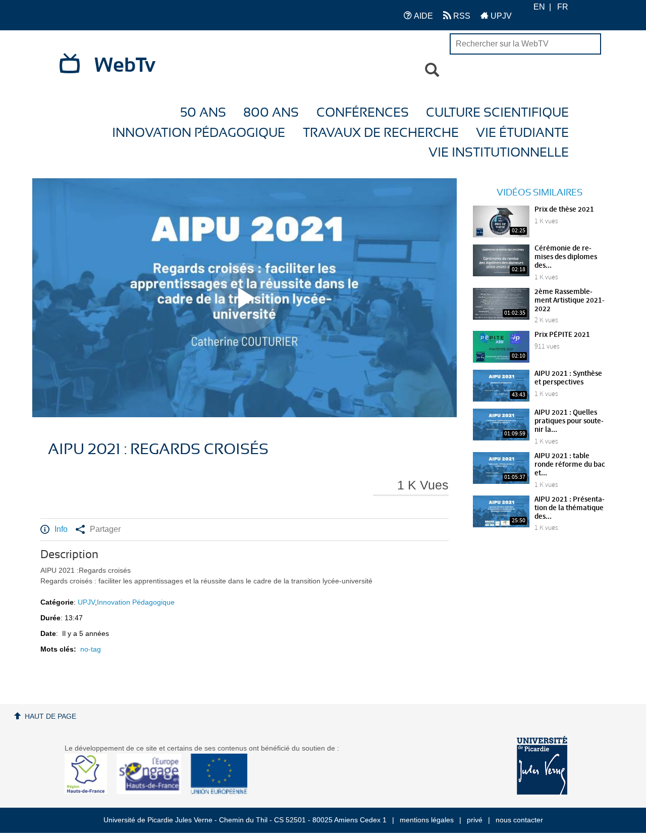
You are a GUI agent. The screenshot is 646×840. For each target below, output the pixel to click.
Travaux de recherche (381, 133)
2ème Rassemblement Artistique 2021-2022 (569, 300)
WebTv (124, 66)
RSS (460, 16)
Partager (105, 529)
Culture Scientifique (497, 113)
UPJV (500, 16)
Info (61, 529)
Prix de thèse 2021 (564, 210)
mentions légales (427, 820)
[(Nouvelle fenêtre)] (542, 765)
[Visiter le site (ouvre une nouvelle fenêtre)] (90, 791)
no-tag (90, 649)
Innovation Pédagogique (198, 133)
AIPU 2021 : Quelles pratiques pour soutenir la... (569, 421)
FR (562, 7)
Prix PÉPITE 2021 (562, 335)
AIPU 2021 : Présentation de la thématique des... (569, 508)
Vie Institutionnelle (498, 152)
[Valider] (432, 70)
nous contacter (519, 820)
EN (539, 7)
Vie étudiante (522, 133)
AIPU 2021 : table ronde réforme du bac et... (569, 464)
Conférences (362, 113)
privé (474, 820)
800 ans (271, 113)
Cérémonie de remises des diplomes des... (565, 257)
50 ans (203, 113)
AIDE (422, 16)
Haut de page (50, 716)
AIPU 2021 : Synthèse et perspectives (568, 378)
